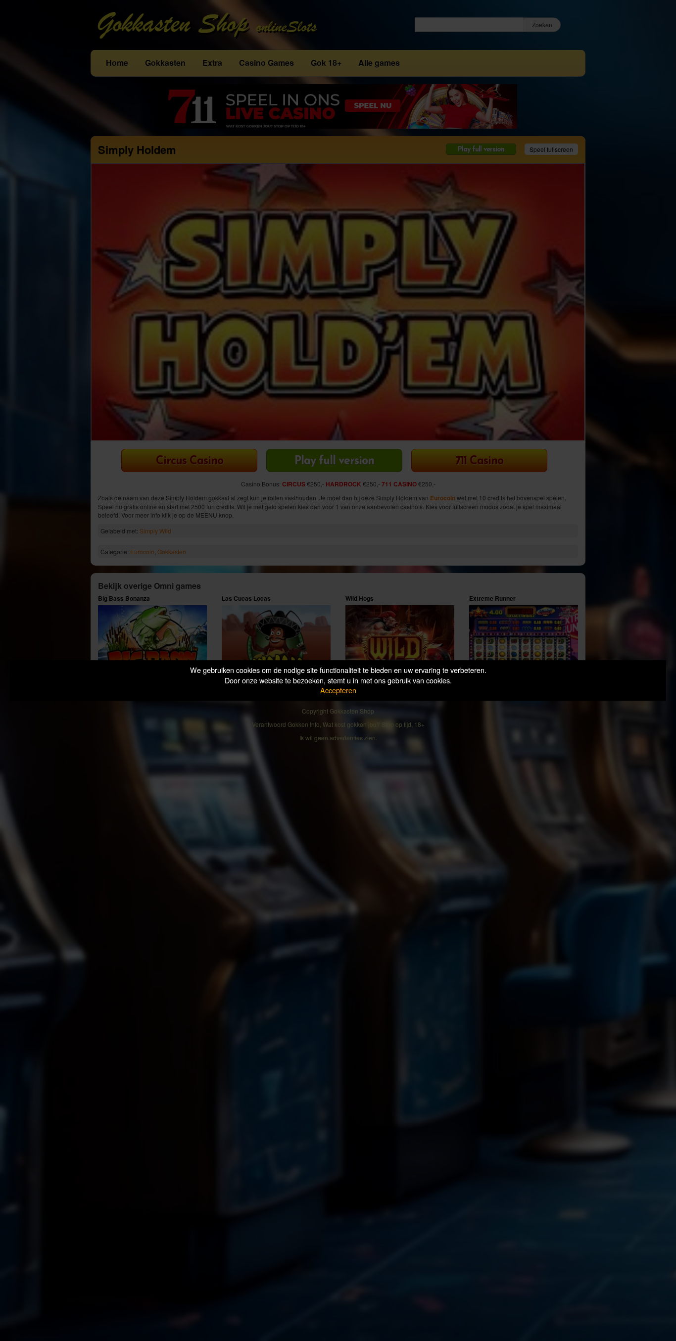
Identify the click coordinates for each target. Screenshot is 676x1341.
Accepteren (338, 690)
